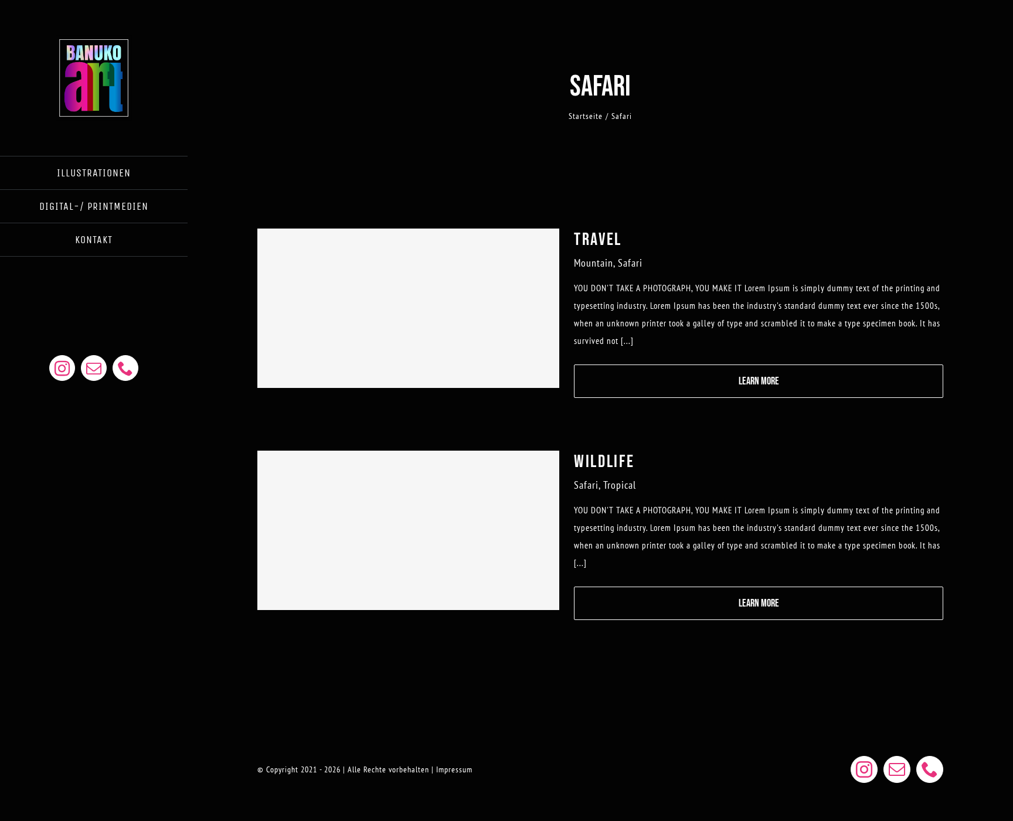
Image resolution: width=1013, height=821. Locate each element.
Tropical (619, 485)
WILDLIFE (604, 461)
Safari (630, 263)
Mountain (593, 263)
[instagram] (62, 368)
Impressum (454, 769)
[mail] (94, 368)
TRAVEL (598, 239)
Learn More (759, 381)
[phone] (125, 368)
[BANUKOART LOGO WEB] (94, 39)
